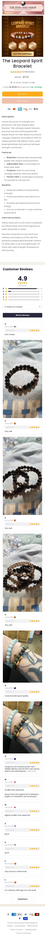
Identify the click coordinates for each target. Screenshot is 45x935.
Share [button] (6, 257)
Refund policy (33, 926)
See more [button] (31, 771)
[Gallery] (22, 36)
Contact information (23, 933)
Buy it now (22, 101)
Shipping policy (31, 929)
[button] (4, 7)
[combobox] (39, 306)
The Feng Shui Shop (21, 923)
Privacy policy (20, 926)
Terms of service (17, 929)
